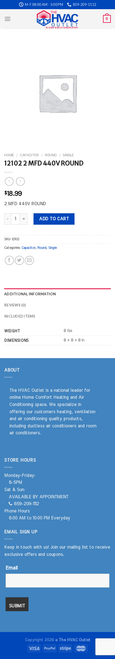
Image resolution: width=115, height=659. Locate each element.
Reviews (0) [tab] (15, 305)
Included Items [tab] (19, 316)
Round (51, 155)
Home (9, 155)
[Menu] (7, 19)
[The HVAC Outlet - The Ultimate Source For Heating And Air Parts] (57, 19)
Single (68, 155)
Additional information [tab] (30, 294)
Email (12, 568)
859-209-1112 (25, 504)
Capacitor (29, 155)
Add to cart (54, 219)
